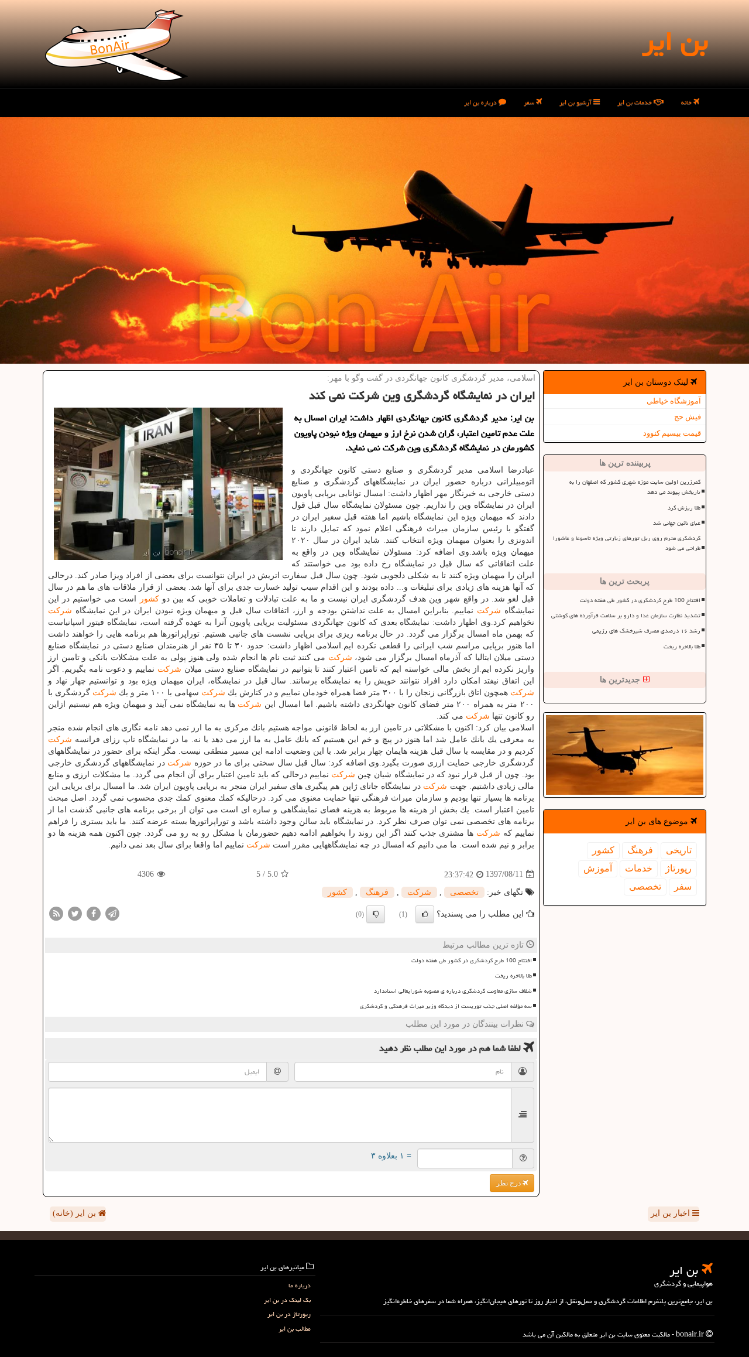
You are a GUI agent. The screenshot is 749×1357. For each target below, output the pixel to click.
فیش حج (687, 416)
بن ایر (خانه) (75, 1213)
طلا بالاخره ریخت (682, 646)
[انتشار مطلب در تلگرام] (112, 912)
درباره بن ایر (481, 102)
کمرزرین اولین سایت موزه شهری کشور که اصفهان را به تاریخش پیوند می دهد (634, 487)
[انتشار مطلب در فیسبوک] (93, 912)
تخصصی (645, 886)
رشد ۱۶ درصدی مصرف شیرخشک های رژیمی (646, 631)
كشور (603, 850)
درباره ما (299, 1285)
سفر (530, 102)
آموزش (597, 868)
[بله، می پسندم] (424, 914)
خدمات (638, 868)
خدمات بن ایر (635, 102)
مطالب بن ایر (295, 1328)
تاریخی (679, 850)
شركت (489, 610)
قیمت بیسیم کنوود (672, 433)
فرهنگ (640, 850)
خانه (687, 102)
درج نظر (509, 1183)
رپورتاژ (678, 868)
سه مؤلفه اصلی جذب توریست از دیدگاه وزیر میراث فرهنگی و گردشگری (446, 1006)
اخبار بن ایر (671, 1213)
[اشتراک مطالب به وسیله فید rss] (56, 912)
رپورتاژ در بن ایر (289, 1314)
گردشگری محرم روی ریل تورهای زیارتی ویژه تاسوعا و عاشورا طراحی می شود (626, 543)
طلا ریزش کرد (684, 508)
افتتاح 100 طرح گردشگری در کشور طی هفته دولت (640, 600)
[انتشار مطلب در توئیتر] (75, 912)
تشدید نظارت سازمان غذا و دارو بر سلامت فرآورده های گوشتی (625, 615)
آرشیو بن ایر (576, 102)
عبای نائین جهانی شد (676, 523)
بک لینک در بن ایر (287, 1300)
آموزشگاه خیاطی (674, 400)
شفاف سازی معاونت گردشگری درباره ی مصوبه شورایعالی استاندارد (453, 991)
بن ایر (675, 41)
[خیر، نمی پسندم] (375, 914)
